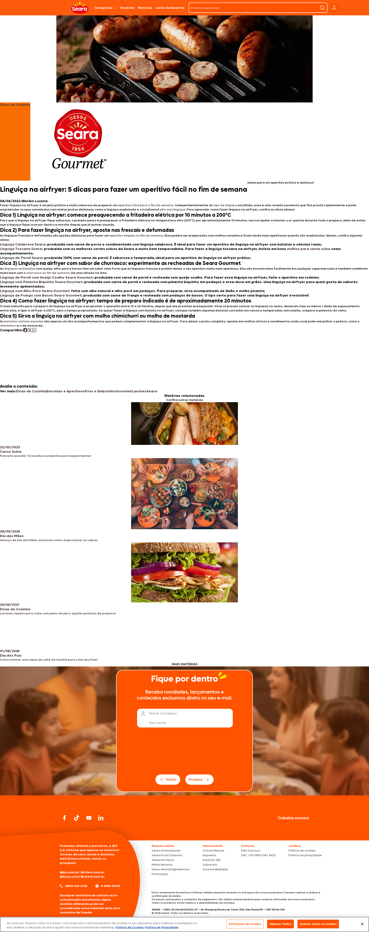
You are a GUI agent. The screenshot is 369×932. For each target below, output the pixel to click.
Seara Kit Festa (163, 860)
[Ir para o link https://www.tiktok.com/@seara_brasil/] (76, 818)
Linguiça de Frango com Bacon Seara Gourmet (40, 295)
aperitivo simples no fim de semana (136, 236)
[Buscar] (322, 7)
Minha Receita (162, 865)
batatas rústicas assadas (23, 321)
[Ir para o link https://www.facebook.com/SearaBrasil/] (64, 818)
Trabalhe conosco (293, 817)
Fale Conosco (250, 851)
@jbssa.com (69, 877)
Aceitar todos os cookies (318, 924)
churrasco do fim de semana (48, 273)
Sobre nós (210, 865)
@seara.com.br (93, 877)
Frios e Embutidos (100, 391)
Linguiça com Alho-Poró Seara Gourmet (34, 291)
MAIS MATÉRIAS (185, 664)
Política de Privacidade (162, 927)
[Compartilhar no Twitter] (30, 330)
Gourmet (124, 391)
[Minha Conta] (334, 8)
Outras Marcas (213, 851)
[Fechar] (362, 924)
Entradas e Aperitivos (65, 391)
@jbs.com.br (69, 872)
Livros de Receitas (170, 8)
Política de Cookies (130, 927)
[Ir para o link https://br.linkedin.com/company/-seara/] (100, 817)
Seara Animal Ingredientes (171, 869)
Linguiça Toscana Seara (21, 249)
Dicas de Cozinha (31, 391)
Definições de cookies (245, 924)
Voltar (171, 779)
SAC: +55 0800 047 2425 (258, 855)
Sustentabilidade (215, 869)
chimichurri (8, 326)
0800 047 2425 (76, 886)
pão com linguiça (172, 209)
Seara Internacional (166, 851)
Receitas (127, 8)
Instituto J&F (212, 860)
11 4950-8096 (110, 886)
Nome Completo (163, 713)
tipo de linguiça (225, 205)
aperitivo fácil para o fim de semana (145, 205)
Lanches (139, 391)
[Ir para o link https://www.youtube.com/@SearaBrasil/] (88, 818)
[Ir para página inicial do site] (184, 832)
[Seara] (79, 8)
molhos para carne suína (308, 249)
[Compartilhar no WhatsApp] (34, 330)
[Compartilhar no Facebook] (25, 330)
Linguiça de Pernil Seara (21, 258)
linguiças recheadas (19, 269)
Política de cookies (302, 851)
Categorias (103, 8)
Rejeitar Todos (280, 924)
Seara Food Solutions (167, 855)
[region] (184, 924)
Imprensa (209, 855)
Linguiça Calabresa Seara (22, 244)
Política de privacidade (305, 855)
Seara (151, 391)
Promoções (160, 874)
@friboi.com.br (92, 872)
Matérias (145, 8)
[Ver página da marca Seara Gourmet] (79, 141)
